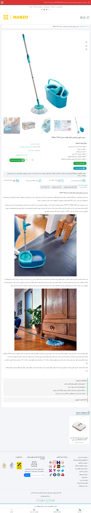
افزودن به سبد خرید (15, 160)
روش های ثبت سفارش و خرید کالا (41, 7)
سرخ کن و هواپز (83, 474)
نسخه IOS (39, 500)
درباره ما (30, 7)
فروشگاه (82, 26)
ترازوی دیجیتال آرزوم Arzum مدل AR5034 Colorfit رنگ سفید (79, 439)
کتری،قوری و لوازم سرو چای (80, 460)
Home (87, 26)
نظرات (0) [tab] (44, 187)
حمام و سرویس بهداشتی (25, 147)
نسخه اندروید (49, 500)
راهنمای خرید (59, 7)
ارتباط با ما (52, 7)
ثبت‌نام (27, 475)
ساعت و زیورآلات (83, 486)
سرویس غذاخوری (83, 463)
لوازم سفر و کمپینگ (82, 483)
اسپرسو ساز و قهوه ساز (81, 469)
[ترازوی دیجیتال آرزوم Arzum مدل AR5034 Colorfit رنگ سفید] (79, 426)
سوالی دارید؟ (79, 163)
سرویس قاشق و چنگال (81, 466)
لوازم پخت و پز (84, 480)
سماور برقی (85, 477)
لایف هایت (33, 144)
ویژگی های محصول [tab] (69, 187)
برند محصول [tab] (55, 187)
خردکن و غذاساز (83, 471)
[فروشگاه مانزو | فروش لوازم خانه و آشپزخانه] (16, 17)
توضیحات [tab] (82, 187)
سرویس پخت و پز (83, 457)
